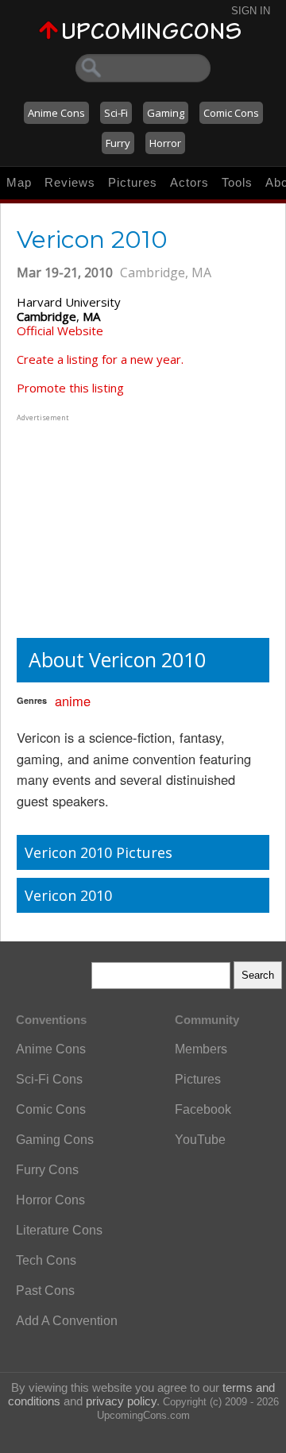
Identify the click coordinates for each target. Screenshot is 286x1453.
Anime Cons (56, 113)
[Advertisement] (116, 524)
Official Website (60, 330)
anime (73, 700)
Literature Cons (59, 1230)
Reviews (69, 182)
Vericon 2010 (68, 895)
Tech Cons (46, 1260)
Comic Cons (231, 113)
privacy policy (121, 1401)
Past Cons (45, 1290)
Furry (118, 143)
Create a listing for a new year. (100, 359)
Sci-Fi (116, 113)
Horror (165, 143)
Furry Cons (47, 1170)
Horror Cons (50, 1200)
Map (19, 182)
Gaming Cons (55, 1139)
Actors (189, 182)
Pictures (132, 182)
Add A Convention (67, 1320)
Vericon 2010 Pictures (98, 852)
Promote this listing (70, 388)
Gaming (165, 113)
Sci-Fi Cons (49, 1079)
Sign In (250, 11)
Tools (237, 182)
